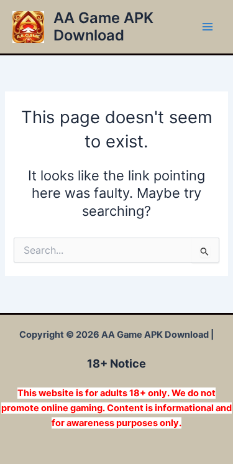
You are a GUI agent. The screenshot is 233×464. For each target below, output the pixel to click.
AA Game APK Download (103, 26)
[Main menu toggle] (207, 27)
